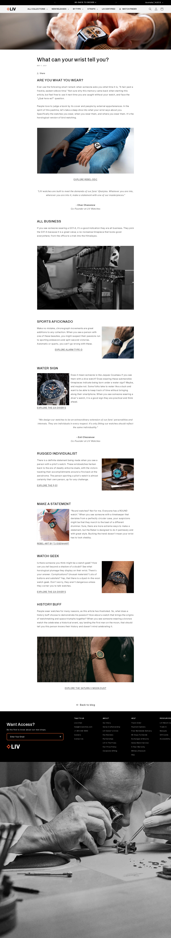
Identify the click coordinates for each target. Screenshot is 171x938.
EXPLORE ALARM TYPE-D (69, 349)
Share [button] (42, 73)
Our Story (107, 723)
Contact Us (78, 739)
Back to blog (87, 704)
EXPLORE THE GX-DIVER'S (51, 407)
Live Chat (78, 723)
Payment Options (138, 727)
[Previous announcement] (55, 2)
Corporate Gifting (110, 751)
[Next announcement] (116, 2)
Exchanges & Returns (140, 739)
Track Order (136, 723)
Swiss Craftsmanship (111, 727)
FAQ (133, 755)
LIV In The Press (109, 743)
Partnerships (108, 739)
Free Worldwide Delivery (141, 731)
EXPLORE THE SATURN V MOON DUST (85, 688)
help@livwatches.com (83, 727)
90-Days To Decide (139, 735)
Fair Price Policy (109, 747)
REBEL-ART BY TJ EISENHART (53, 543)
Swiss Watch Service (140, 743)
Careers (77, 735)
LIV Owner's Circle (110, 731)
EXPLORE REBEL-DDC (85, 179)
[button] (150, 9)
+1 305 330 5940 (81, 731)
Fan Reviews (108, 735)
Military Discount (138, 751)
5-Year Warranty (138, 747)
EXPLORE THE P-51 (47, 485)
